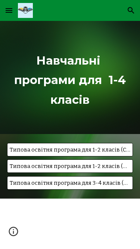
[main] (70, 77)
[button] (9, 10)
